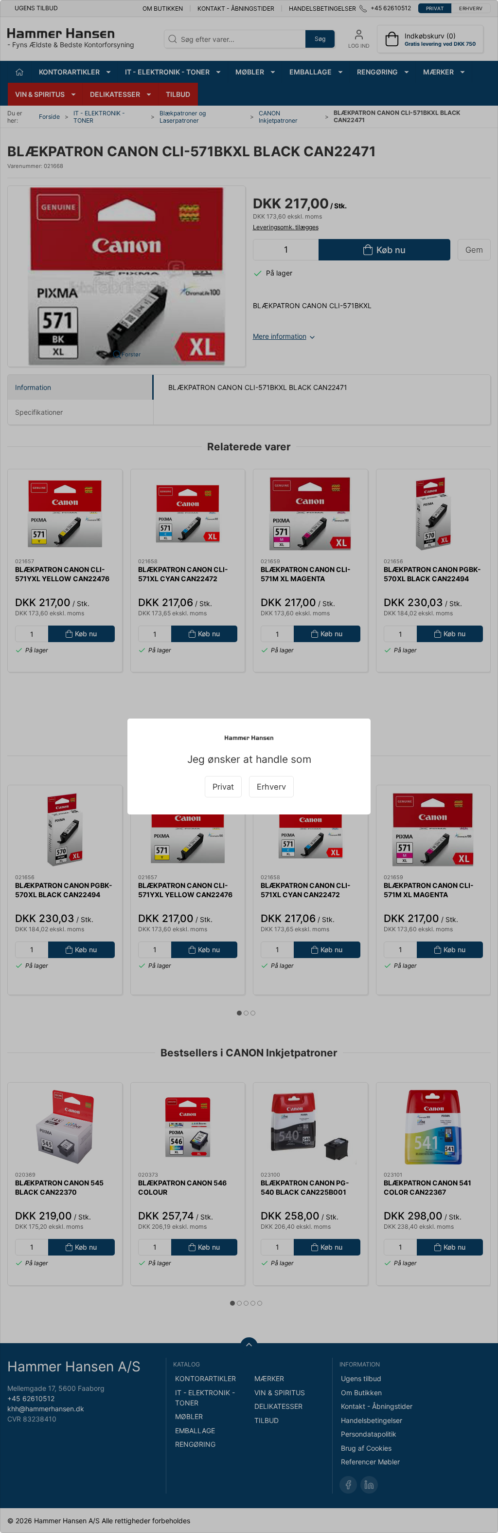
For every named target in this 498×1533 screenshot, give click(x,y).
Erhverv (271, 787)
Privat (223, 787)
